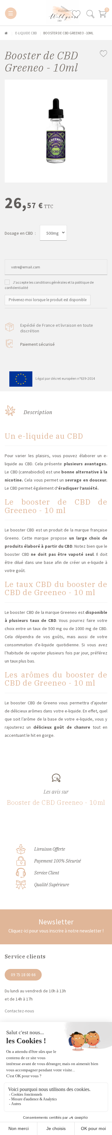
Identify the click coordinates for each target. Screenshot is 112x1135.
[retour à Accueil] (6, 33)
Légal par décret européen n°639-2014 (65, 378)
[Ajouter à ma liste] (103, 54)
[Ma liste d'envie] (79, 14)
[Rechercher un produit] (90, 16)
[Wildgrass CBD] (34, 13)
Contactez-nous (19, 1011)
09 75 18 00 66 (23, 974)
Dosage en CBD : (20, 233)
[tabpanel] (56, 131)
